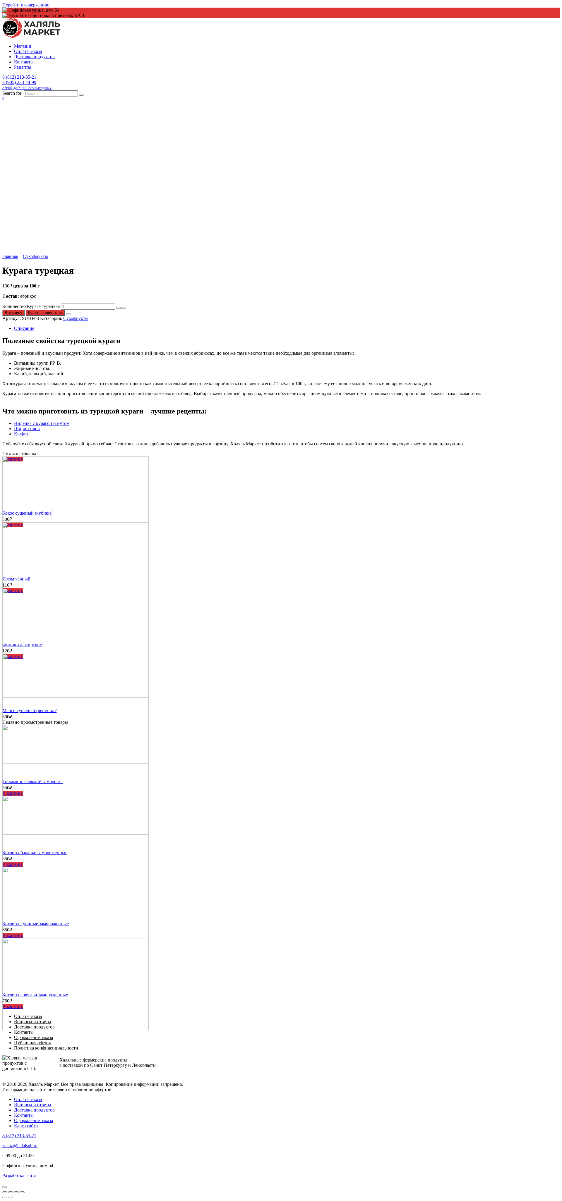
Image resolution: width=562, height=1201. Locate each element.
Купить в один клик (45, 313)
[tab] (287, 328)
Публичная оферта (32, 1042)
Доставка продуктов (34, 56)
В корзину (13, 313)
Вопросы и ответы (32, 1104)
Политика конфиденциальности (46, 1047)
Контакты (24, 61)
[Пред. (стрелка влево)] (4, 1197)
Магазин (22, 46)
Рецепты (22, 67)
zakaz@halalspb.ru (19, 1145)
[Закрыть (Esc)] (4, 1192)
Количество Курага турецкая (31, 306)
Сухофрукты (35, 256)
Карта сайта (26, 1125)
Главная (10, 256)
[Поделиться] (10, 1192)
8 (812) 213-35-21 (19, 77)
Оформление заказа (33, 1037)
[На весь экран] (16, 1192)
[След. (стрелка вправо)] (10, 1197)
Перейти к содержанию (25, 4)
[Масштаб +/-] (22, 1192)
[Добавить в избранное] (68, 314)
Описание (24, 328)
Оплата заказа (28, 51)
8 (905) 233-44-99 (27, 85)
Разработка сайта (19, 1175)
